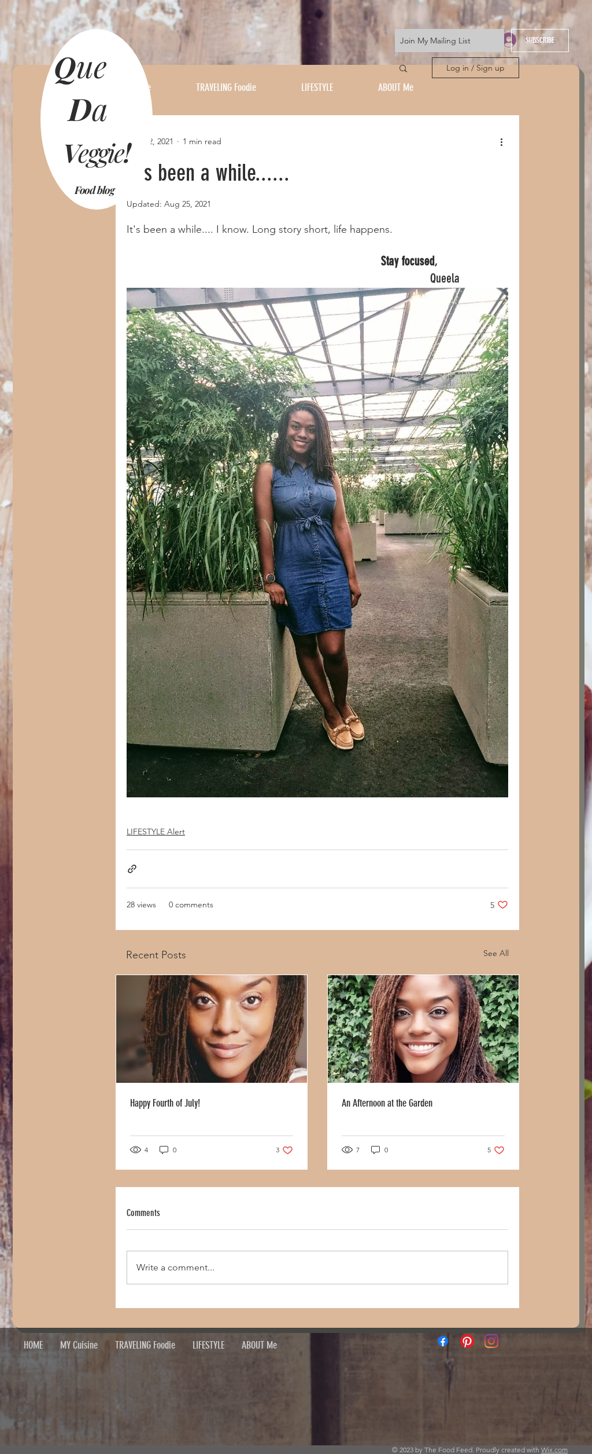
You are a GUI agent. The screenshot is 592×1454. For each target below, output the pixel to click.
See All (496, 953)
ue (95, 65)
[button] (403, 67)
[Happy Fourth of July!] (211, 1029)
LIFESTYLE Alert (156, 831)
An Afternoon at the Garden (387, 1103)
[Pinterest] (467, 1341)
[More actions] (501, 141)
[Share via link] (132, 868)
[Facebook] (443, 1341)
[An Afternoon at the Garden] (423, 1029)
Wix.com (554, 1449)
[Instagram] (491, 1341)
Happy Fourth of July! (165, 1103)
